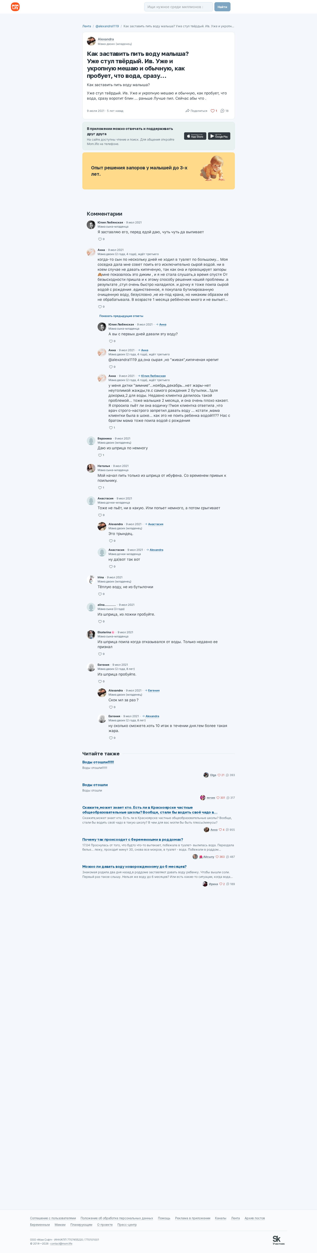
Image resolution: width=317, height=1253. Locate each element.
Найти (222, 7)
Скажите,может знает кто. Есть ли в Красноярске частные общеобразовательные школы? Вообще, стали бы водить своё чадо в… (150, 809)
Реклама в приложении (192, 1218)
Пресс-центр (127, 1224)
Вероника (105, 438)
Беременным (40, 1224)
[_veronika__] (91, 440)
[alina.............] (91, 607)
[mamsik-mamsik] (91, 667)
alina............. (107, 604)
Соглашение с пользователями (53, 1218)
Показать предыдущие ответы (121, 316)
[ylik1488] (91, 224)
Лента (86, 26)
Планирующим (81, 1224)
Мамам (60, 1224)
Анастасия (106, 498)
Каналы (220, 1218)
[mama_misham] (91, 468)
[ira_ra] (91, 579)
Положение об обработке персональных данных (117, 1218)
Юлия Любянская (110, 222)
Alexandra (106, 39)
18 (227, 110)
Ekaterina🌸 (106, 632)
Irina (101, 577)
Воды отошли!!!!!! (98, 762)
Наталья (104, 466)
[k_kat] (91, 634)
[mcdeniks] (91, 252)
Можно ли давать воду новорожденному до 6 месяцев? (134, 866)
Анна (101, 250)
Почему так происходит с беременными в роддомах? (132, 839)
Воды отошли (95, 784)
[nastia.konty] (91, 500)
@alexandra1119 (107, 26)
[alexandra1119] (102, 526)
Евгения (103, 664)
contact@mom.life (61, 1243)
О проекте (105, 1224)
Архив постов (255, 1218)
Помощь (164, 1218)
